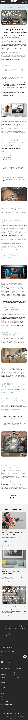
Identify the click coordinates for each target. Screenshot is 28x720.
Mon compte (17, 677)
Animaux (3, 679)
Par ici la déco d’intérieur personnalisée (10, 572)
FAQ (2, 696)
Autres (3, 687)
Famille (3, 672)
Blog (15, 674)
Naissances (4, 682)
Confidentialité (6, 716)
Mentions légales (21, 716)
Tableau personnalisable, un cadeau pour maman (12, 533)
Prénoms (3, 674)
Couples (3, 677)
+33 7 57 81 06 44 (5, 701)
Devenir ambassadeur (6, 704)
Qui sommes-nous (18, 672)
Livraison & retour (14, 718)
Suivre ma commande (6, 707)
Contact (3, 699)
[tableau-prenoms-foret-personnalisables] (14, 444)
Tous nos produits (5, 685)
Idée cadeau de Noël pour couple (14, 607)
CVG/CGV (13, 716)
